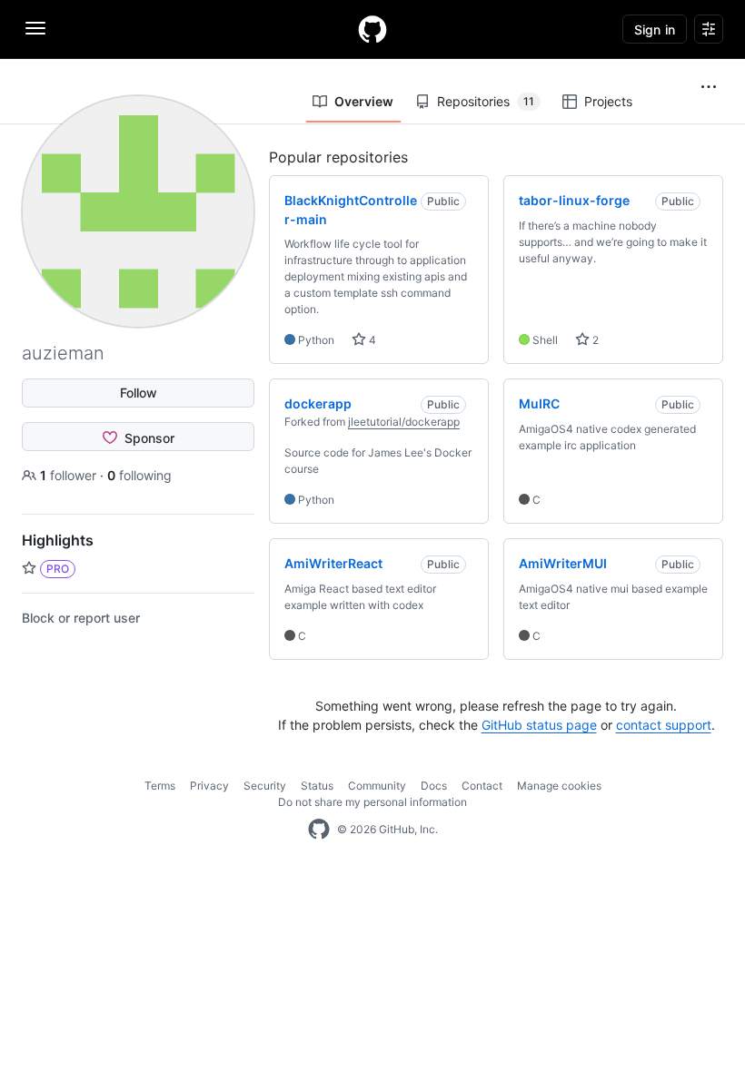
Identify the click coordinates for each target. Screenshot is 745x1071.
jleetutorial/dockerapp (404, 421)
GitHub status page (539, 724)
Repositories (485, 101)
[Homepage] (372, 29)
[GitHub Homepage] (319, 829)
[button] (708, 87)
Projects (608, 101)
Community (377, 785)
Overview (363, 101)
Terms (159, 785)
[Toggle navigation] (35, 28)
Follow (138, 392)
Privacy (209, 785)
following (139, 475)
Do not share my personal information (372, 802)
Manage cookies (559, 785)
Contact (482, 785)
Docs (434, 785)
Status (317, 785)
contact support (663, 724)
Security (264, 785)
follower (70, 475)
